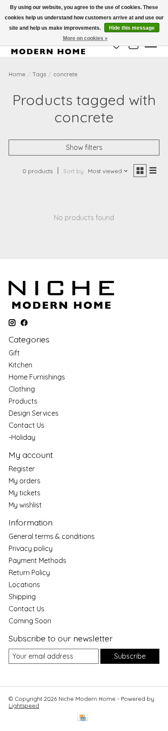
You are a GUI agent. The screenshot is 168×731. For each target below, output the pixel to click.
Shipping (22, 596)
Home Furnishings (37, 377)
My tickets (24, 492)
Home (17, 74)
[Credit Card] (82, 718)
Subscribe (130, 656)
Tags (39, 74)
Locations (24, 584)
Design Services (34, 413)
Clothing (22, 389)
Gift (14, 352)
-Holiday (22, 437)
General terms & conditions (52, 536)
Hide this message (132, 28)
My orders (24, 480)
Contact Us (26, 425)
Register (22, 468)
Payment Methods (37, 560)
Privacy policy (31, 548)
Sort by (73, 171)
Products (23, 401)
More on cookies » (85, 38)
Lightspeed (24, 705)
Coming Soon (30, 620)
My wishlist (25, 505)
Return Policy (29, 572)
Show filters (84, 147)
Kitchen (20, 365)
